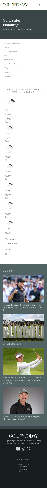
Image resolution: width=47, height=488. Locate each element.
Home (5, 29)
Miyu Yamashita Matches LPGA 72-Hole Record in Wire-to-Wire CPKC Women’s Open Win (22, 380)
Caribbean (7, 76)
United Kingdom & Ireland (12, 43)
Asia (5, 55)
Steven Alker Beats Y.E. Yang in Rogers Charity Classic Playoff (21, 418)
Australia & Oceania (10, 51)
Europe (6, 47)
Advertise (23, 467)
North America (9, 60)
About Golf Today (24, 464)
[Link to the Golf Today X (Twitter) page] (29, 449)
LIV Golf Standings (12, 343)
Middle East (8, 72)
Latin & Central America (12, 64)
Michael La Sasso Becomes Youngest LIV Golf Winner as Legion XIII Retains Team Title (22, 307)
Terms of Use (23, 472)
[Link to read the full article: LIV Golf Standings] (23, 328)
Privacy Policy (23, 469)
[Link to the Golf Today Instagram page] (23, 449)
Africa (6, 68)
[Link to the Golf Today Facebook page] (18, 449)
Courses (12, 29)
